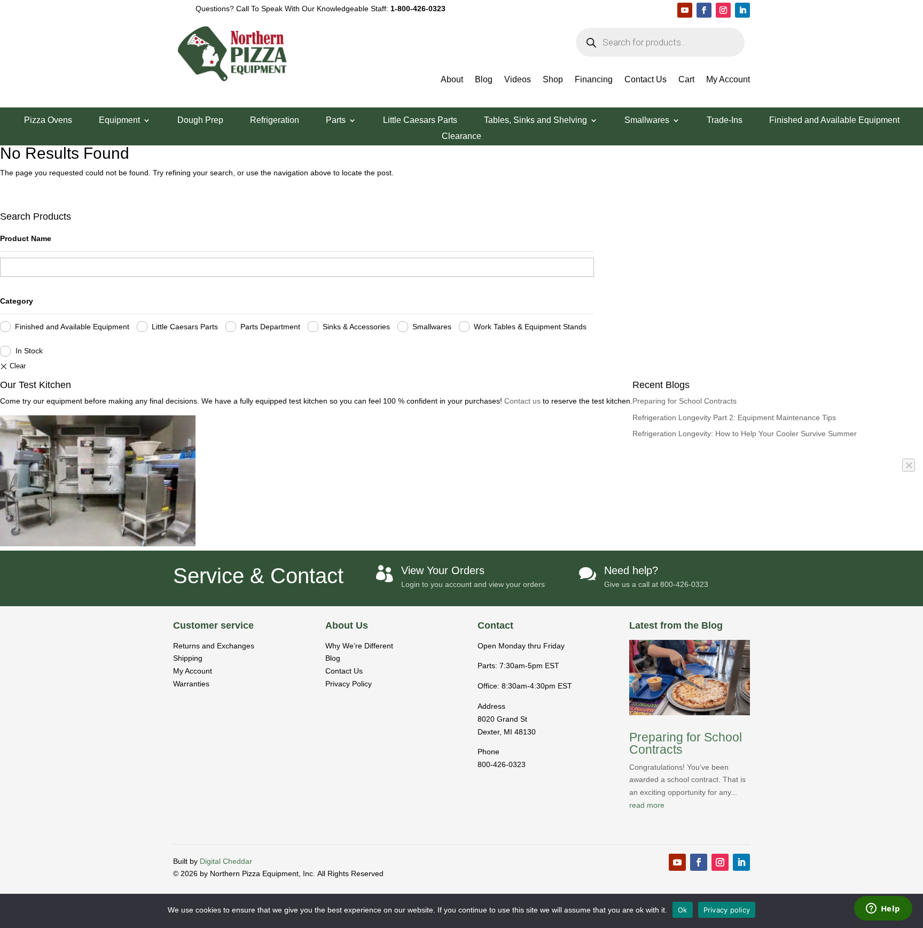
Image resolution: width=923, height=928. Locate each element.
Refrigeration (274, 121)
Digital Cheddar (226, 861)
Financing (594, 80)
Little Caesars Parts (420, 121)
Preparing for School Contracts (684, 401)
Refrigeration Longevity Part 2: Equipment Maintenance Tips (734, 417)
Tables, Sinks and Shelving (535, 121)
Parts (336, 121)
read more (646, 805)
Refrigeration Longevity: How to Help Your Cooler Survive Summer (744, 433)
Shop (553, 80)
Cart (686, 80)
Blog (483, 80)
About (452, 80)
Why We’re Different (359, 645)
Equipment (119, 121)
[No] (908, 465)
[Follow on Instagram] (723, 10)
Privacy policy (726, 910)
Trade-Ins (724, 121)
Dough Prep (200, 121)
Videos (517, 80)
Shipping (187, 658)
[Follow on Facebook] (704, 10)
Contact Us (645, 80)
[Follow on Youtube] (684, 10)
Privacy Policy (348, 683)
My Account (728, 80)
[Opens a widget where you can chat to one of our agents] (883, 909)
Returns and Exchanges (213, 645)
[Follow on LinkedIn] (742, 10)
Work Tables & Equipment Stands (530, 326)
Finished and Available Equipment (834, 121)
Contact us (523, 401)
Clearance (461, 137)
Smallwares (646, 121)
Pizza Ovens (48, 121)
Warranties (191, 683)
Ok (682, 910)
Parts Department (270, 326)
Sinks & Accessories (356, 326)
